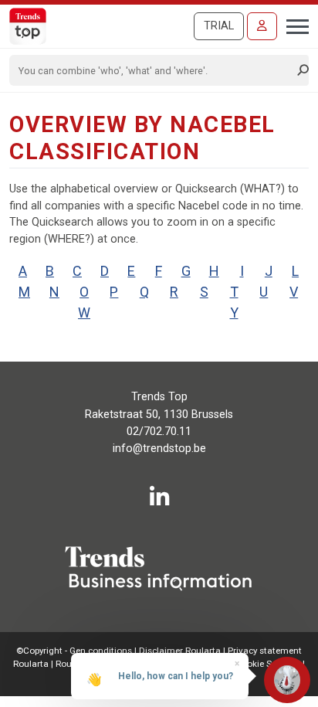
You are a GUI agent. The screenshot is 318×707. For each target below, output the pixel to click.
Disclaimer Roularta (180, 650)
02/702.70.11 (159, 431)
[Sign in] (262, 26)
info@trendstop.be (159, 448)
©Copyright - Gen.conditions (74, 650)
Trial (219, 25)
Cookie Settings (269, 663)
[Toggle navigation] (293, 24)
